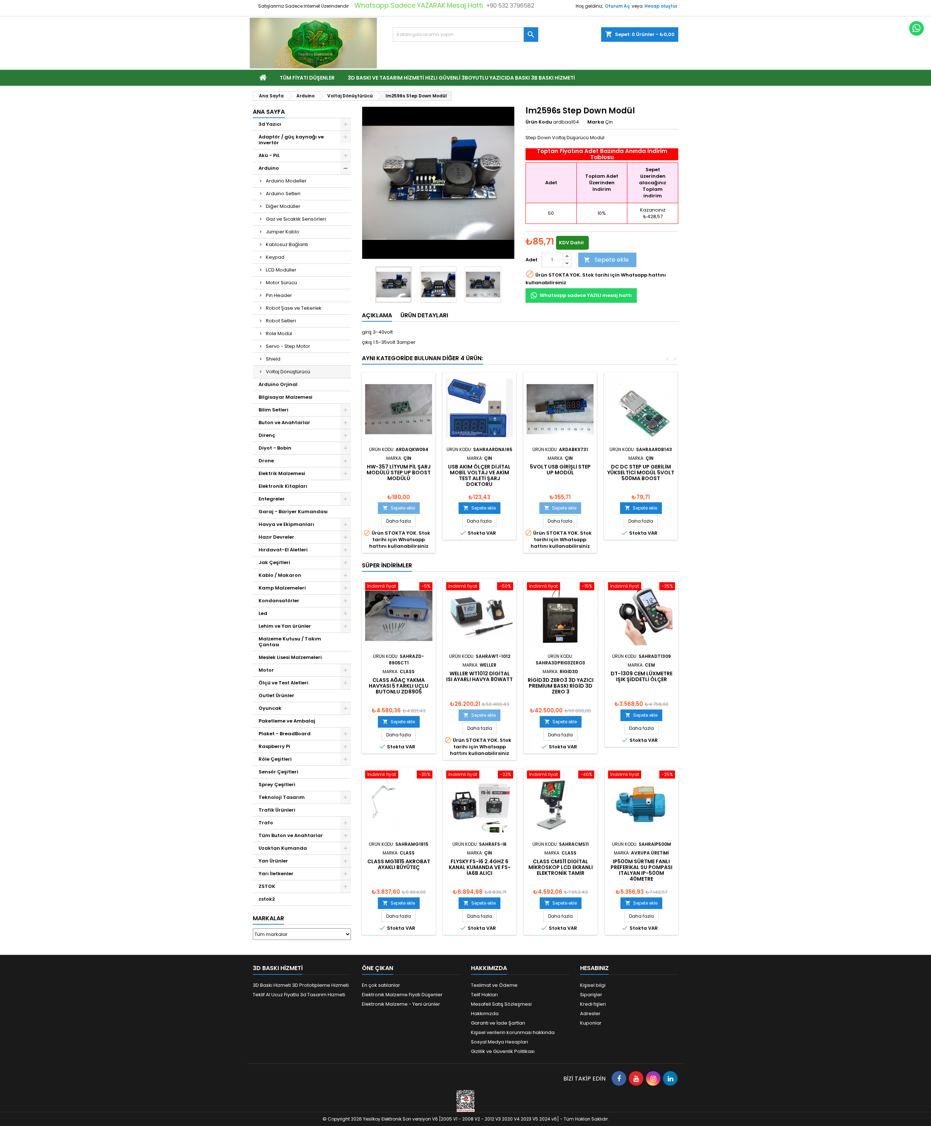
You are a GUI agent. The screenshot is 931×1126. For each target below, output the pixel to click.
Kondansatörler (279, 600)
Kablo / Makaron (280, 575)
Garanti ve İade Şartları (498, 1023)
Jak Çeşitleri (274, 562)
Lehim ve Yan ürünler (285, 626)
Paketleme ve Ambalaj (287, 720)
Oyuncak (270, 708)
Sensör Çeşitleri (278, 771)
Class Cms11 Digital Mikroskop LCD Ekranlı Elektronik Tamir (560, 867)
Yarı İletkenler (276, 873)
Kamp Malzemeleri (282, 587)
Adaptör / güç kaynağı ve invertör (291, 139)
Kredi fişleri (593, 1004)
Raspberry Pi (274, 746)
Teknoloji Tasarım (282, 797)
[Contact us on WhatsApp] (916, 28)
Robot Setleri (281, 320)
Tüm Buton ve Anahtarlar (291, 835)
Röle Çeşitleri (275, 759)
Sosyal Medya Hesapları (499, 1041)
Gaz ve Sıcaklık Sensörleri (296, 219)
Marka (595, 122)
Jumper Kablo (282, 231)
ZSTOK (267, 886)
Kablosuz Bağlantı (287, 244)
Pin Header (279, 295)
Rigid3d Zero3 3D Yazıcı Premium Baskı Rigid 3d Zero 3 (561, 685)
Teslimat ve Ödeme (494, 985)
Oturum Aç (617, 6)
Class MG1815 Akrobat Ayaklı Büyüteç (398, 864)
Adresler (590, 1013)
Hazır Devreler (276, 537)
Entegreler (272, 498)
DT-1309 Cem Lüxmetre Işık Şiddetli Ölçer (641, 676)
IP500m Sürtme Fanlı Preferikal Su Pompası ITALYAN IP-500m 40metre (641, 870)
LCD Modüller (281, 269)
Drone (266, 460)
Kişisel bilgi (593, 985)
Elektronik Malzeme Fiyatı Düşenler (402, 994)
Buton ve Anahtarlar (284, 422)
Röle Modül (279, 333)
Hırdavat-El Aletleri (283, 549)
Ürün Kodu (539, 122)
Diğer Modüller (283, 206)
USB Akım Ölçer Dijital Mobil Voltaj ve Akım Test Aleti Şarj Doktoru (479, 475)
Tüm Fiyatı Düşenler (307, 77)
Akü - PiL (269, 155)
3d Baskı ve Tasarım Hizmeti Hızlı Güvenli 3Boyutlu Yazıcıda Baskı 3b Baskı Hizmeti (461, 77)
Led (263, 613)
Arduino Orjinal (278, 384)
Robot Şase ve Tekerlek (293, 308)
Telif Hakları (484, 994)
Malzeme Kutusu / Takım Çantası (290, 641)
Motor (266, 670)
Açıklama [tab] (377, 315)
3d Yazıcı (270, 124)
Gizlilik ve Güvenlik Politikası (503, 1051)
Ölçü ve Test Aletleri (283, 682)
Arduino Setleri (283, 193)
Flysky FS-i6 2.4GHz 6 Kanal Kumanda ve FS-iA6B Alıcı (480, 867)
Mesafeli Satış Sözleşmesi (501, 1004)
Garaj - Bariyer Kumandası (293, 511)
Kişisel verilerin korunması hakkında (513, 1032)
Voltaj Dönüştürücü (288, 371)
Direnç (267, 435)
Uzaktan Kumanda (283, 848)
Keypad (275, 257)
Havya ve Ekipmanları (286, 524)
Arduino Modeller (286, 180)
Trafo (266, 822)
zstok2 (267, 899)
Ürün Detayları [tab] (424, 315)
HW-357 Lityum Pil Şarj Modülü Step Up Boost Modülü (399, 472)
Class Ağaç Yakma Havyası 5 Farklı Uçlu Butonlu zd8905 (398, 685)
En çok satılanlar (381, 985)
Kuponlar (591, 1023)
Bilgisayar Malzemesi (285, 397)
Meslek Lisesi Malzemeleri (290, 657)
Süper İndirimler (387, 565)
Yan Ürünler (273, 860)
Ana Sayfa (269, 112)
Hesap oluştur (661, 6)
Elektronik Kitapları (283, 486)
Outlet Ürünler (276, 695)
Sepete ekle (606, 260)
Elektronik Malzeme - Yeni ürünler (401, 1004)
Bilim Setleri (273, 409)
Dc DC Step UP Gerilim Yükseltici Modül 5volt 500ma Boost (640, 472)
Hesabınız (594, 968)
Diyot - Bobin (275, 448)
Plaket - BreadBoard (285, 733)
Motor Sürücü (281, 282)
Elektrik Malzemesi (282, 473)
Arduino (269, 168)
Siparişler (591, 994)
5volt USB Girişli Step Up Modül (560, 469)
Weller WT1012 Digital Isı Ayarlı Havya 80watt (479, 676)
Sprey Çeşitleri (277, 784)
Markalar (268, 918)
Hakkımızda (485, 1013)
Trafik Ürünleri (277, 810)
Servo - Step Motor (288, 346)
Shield (273, 358)
